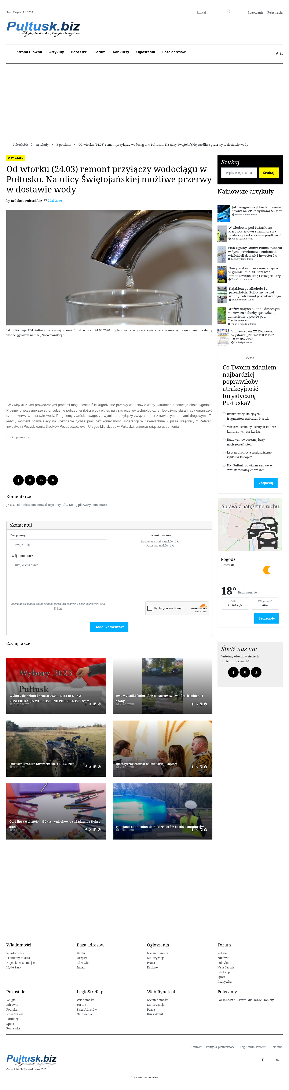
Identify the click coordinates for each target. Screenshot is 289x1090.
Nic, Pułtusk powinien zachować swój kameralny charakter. (250, 467)
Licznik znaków (160, 535)
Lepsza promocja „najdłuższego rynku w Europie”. (249, 454)
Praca (151, 963)
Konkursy (121, 52)
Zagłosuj (266, 483)
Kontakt (196, 1047)
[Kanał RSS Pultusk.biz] (281, 54)
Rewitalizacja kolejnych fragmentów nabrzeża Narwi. (248, 416)
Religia (222, 953)
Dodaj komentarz (109, 627)
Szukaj (268, 172)
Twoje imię (17, 535)
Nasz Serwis (225, 967)
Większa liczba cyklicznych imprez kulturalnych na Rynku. (251, 429)
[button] (253, 12)
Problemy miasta (18, 958)
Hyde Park (13, 967)
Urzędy (82, 958)
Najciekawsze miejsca (21, 963)
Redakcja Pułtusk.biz (26, 201)
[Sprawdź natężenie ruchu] (250, 524)
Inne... (81, 967)
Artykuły (56, 52)
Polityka (223, 963)
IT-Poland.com (29, 1069)
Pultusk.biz (20, 144)
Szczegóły (267, 618)
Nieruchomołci (157, 953)
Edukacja (224, 972)
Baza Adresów (87, 1009)
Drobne (152, 967)
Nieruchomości (157, 1000)
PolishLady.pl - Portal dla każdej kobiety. (245, 1000)
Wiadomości (15, 953)
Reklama (277, 1047)
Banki (81, 953)
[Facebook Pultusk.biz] (277, 54)
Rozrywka (224, 981)
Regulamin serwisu (253, 1047)
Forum (100, 52)
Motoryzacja (156, 958)
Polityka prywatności (220, 1047)
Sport (221, 977)
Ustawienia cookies (144, 1077)
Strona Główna (29, 52)
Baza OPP (79, 52)
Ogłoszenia (145, 52)
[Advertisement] (109, 370)
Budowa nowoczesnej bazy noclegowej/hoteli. (246, 441)
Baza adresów (174, 52)
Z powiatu (63, 144)
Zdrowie (82, 963)
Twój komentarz (21, 556)
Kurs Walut (155, 1014)
